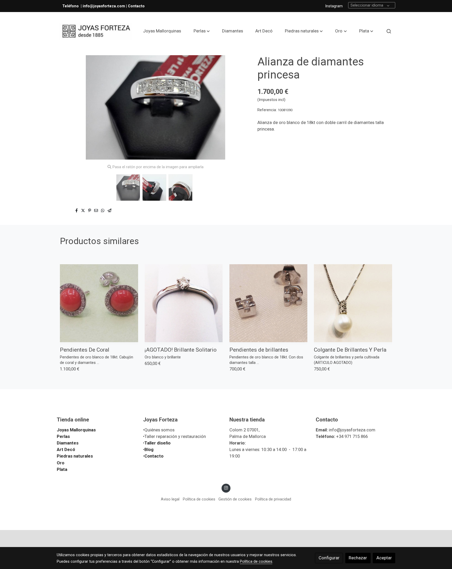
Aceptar (384, 557)
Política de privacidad (273, 499)
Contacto (153, 456)
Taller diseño (157, 443)
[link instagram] (226, 487)
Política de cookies (199, 499)
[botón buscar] (388, 31)
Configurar (329, 557)
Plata (62, 469)
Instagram (334, 6)
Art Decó (66, 449)
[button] (201, 31)
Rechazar (358, 557)
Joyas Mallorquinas (76, 429)
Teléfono (71, 6)
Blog (149, 449)
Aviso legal (170, 499)
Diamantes (67, 443)
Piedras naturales (75, 456)
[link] (95, 31)
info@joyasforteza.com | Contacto (114, 6)
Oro (60, 462)
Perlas (63, 436)
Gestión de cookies (235, 499)
